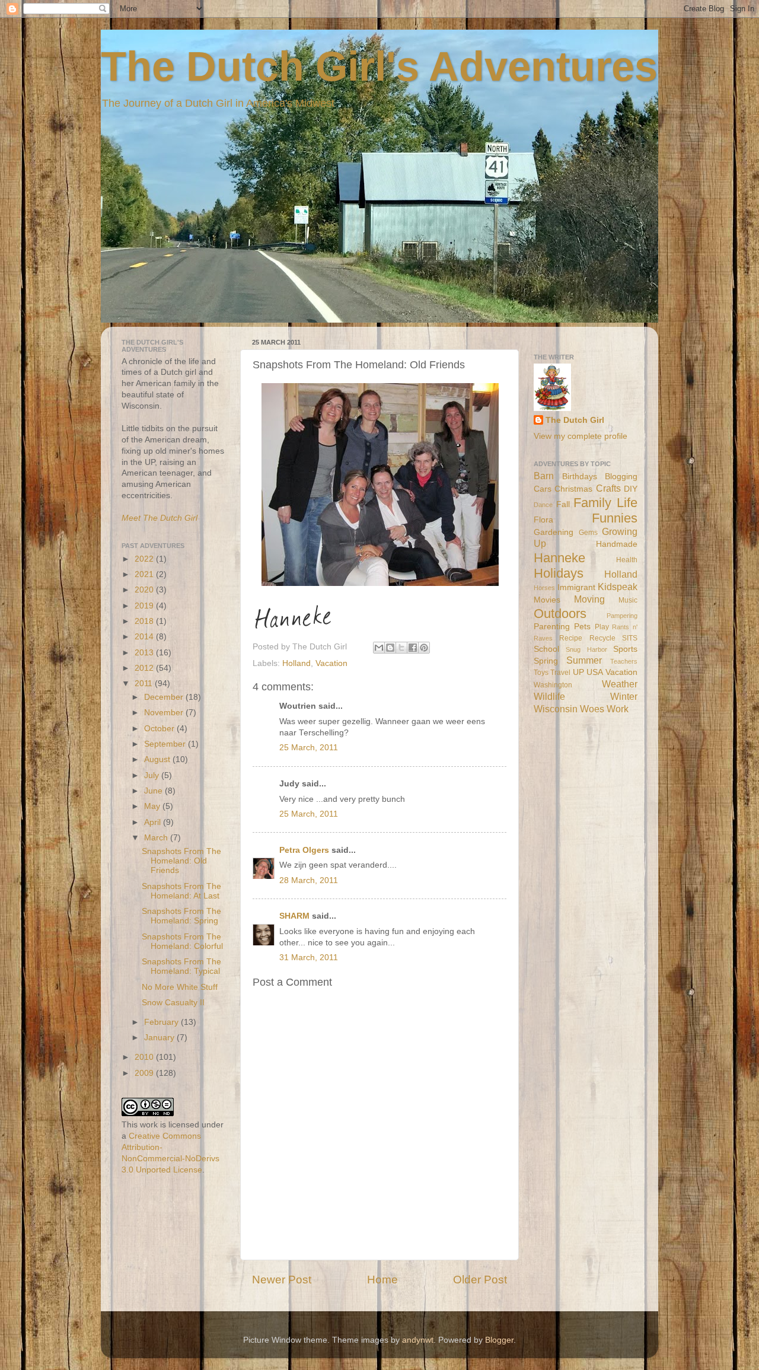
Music (627, 600)
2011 (145, 683)
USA (594, 672)
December (165, 697)
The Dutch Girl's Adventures (379, 66)
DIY (630, 489)
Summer (584, 660)
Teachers (623, 661)
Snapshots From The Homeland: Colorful (182, 941)
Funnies (614, 518)
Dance (543, 504)
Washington (553, 685)
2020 (145, 589)
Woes (592, 708)
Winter (623, 696)
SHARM (294, 916)
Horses (544, 587)
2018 (145, 621)
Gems (588, 532)
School (546, 649)
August (158, 759)
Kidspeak (617, 586)
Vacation (331, 663)
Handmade (616, 544)
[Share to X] (401, 648)
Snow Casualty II (173, 1002)
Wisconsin (556, 708)
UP (578, 672)
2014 (145, 636)
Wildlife (549, 696)
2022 (145, 559)
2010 (145, 1057)
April (153, 822)
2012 (145, 668)
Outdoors (560, 613)
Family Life (605, 502)
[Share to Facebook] (413, 648)
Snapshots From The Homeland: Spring (181, 916)
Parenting (552, 626)
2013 (145, 652)
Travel (560, 672)
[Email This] (379, 648)
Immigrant (576, 587)
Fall (563, 504)
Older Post (480, 1279)
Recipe (570, 638)
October (160, 728)
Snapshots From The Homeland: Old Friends (181, 861)
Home (382, 1279)
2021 (145, 574)
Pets (582, 626)
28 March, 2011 (308, 880)
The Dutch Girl (575, 420)
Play (602, 627)
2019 (145, 605)
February (162, 1022)
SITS (629, 638)
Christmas (573, 489)
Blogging (621, 476)
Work (618, 708)
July (152, 775)
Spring (546, 661)
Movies (547, 599)
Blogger (499, 1340)
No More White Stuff (180, 987)
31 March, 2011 (308, 957)
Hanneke (559, 557)
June (154, 790)
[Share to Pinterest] (424, 648)
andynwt (417, 1340)
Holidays (558, 573)
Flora (543, 519)
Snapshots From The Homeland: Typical (181, 966)
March (157, 837)
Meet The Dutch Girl (159, 518)
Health (626, 560)
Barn (544, 475)
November (165, 712)
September (166, 744)
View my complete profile (580, 436)
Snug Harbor (586, 649)
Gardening (553, 532)
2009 (145, 1073)
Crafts (608, 488)
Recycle (602, 638)
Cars (542, 489)
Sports (625, 649)
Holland (296, 663)
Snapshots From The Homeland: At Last (181, 891)
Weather (619, 683)
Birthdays (579, 476)
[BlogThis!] (390, 648)
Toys (541, 672)
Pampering (622, 615)
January (160, 1037)
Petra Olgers (304, 850)
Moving (589, 599)
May (153, 806)
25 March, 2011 (308, 747)
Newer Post (281, 1279)
